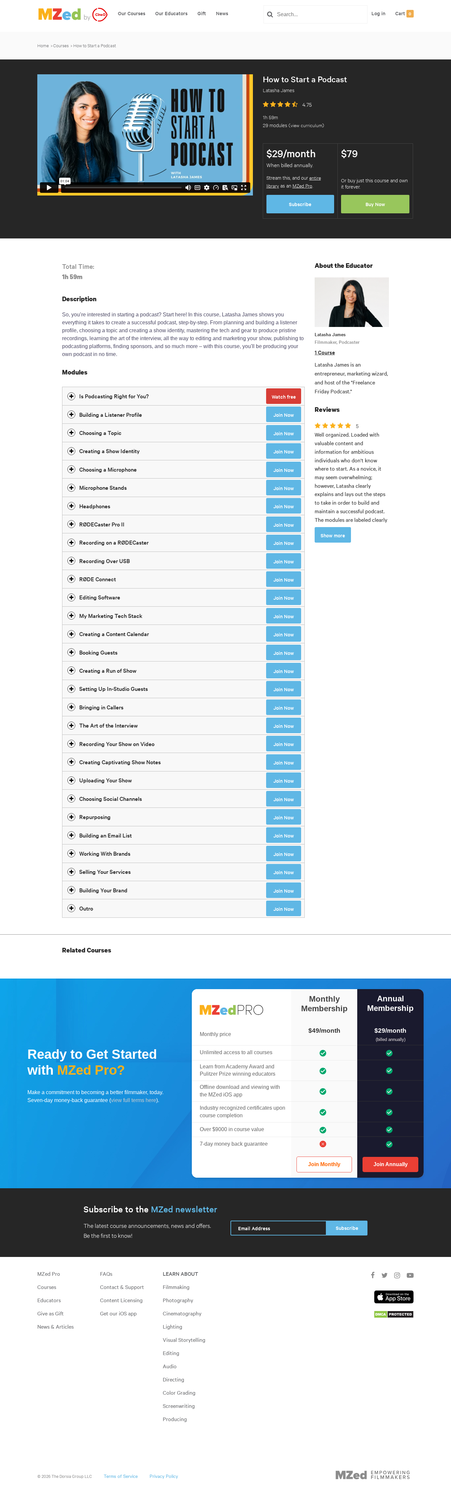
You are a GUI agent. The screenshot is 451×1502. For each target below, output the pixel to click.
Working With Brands (104, 853)
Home (43, 45)
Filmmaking (176, 1286)
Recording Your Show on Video (117, 743)
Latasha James (330, 334)
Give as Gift (50, 1313)
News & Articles (55, 1326)
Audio (170, 1366)
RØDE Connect (97, 579)
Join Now (283, 414)
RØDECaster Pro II (101, 524)
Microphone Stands (103, 487)
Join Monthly (324, 1164)
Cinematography (182, 1313)
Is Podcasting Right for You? (114, 396)
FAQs (106, 1273)
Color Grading (179, 1392)
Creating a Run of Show (107, 670)
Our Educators (171, 13)
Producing (175, 1418)
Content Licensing (121, 1300)
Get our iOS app (118, 1313)
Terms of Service (121, 1476)
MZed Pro (302, 185)
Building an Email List (105, 835)
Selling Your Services (105, 871)
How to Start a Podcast (94, 45)
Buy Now (375, 203)
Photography (178, 1300)
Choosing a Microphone (108, 469)
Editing (171, 1352)
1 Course (325, 352)
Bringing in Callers (101, 707)
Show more (333, 535)
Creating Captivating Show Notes (120, 762)
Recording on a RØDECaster (114, 542)
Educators (49, 1300)
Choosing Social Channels (110, 798)
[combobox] (318, 14)
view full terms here (133, 1100)
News (222, 13)
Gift (201, 13)
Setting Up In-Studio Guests (113, 688)
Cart (403, 13)
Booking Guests (98, 652)
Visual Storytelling (184, 1339)
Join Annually (390, 1164)
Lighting (172, 1326)
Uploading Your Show (105, 780)
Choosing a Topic (100, 432)
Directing (173, 1379)
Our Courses (131, 13)
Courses (61, 45)
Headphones (94, 506)
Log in (378, 13)
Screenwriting (179, 1405)
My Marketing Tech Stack (110, 615)
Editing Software (99, 597)
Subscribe (300, 203)
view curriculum (306, 125)
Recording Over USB (104, 560)
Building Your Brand (103, 890)
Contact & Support (122, 1286)
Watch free (284, 396)
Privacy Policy (164, 1476)
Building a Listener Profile (110, 414)
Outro (86, 908)
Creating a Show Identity (109, 450)
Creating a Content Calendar (114, 633)
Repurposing (95, 816)
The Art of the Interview (108, 725)
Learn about (180, 1273)
